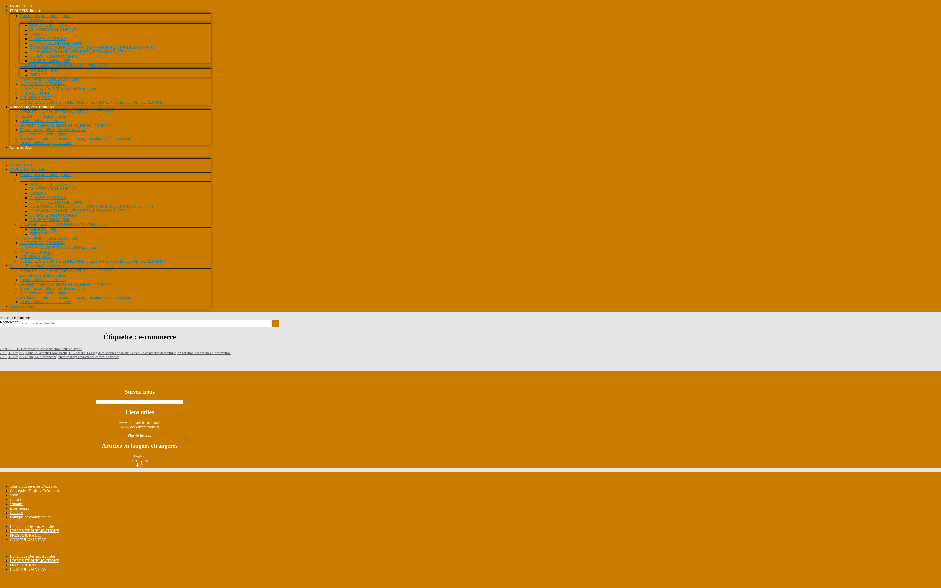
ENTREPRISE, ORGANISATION (48, 79)
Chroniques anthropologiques (45, 16)
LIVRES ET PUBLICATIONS (34, 531)
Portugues (140, 460)
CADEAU (37, 34)
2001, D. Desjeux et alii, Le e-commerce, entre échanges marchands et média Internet (59, 357)
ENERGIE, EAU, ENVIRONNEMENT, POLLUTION (64, 65)
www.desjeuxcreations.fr (140, 427)
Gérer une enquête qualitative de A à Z (53, 130)
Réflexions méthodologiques (44, 134)
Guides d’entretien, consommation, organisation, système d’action (77, 138)
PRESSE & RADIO (26, 535)
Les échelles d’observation (43, 116)
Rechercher (9, 322)
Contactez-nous (21, 147)
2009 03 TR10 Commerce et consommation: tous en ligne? (41, 349)
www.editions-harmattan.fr (140, 422)
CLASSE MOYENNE (47, 39)
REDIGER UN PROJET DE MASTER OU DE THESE (66, 112)
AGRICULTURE (43, 71)
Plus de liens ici (140, 435)
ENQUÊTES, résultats (26, 10)
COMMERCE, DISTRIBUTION (56, 43)
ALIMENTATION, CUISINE (52, 30)
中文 (140, 465)
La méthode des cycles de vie (45, 143)
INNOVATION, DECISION (42, 84)
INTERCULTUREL (36, 93)
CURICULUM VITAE (28, 540)
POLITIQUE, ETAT (36, 98)
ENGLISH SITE (21, 6)
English (140, 456)
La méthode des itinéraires (43, 121)
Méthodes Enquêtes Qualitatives (32, 107)
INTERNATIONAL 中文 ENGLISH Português (58, 88)
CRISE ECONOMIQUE (49, 61)
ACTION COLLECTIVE (49, 26)
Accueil (5, 318)
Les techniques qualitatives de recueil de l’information (66, 125)
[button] (105, 156)
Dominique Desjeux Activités (32, 526)
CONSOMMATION (36, 20)
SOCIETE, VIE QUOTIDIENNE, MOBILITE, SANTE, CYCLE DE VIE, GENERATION (93, 102)
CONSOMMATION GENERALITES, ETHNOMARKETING (79, 52)
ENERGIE (38, 75)
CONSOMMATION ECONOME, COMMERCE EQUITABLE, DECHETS (91, 48)
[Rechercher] (275, 323)
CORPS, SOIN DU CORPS (53, 56)
